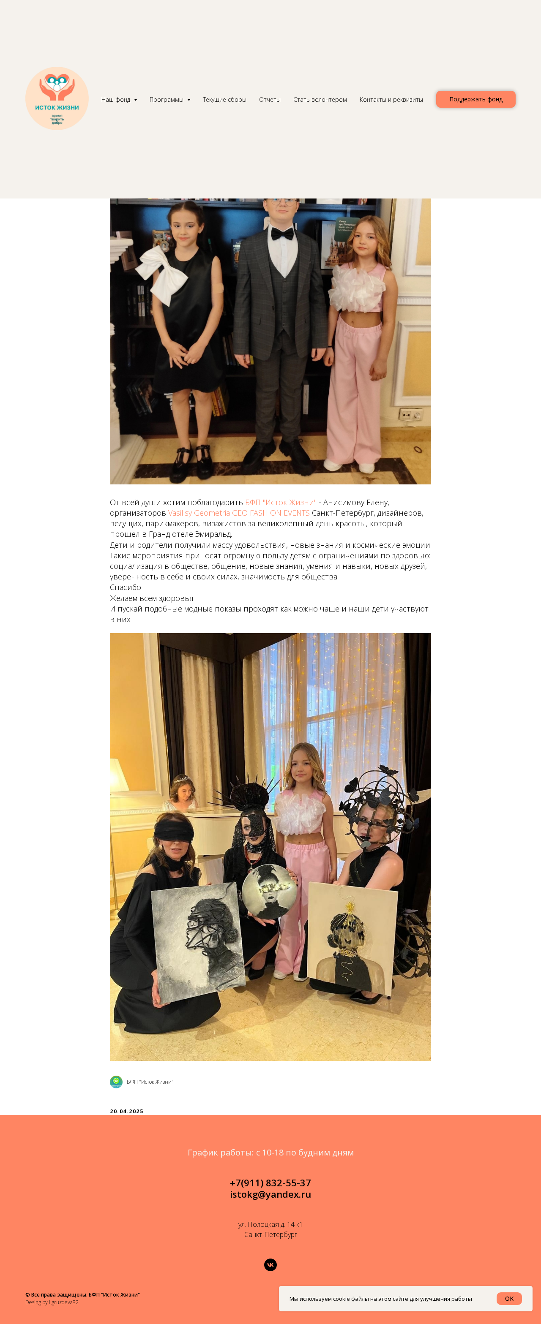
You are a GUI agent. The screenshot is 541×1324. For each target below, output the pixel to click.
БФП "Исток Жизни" (281, 502)
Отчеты (270, 99)
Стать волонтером (320, 99)
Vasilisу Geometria (199, 513)
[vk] (270, 1265)
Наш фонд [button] (116, 99)
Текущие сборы (224, 99)
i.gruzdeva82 (64, 1302)
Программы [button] (167, 99)
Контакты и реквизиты (391, 99)
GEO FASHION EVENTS (271, 513)
